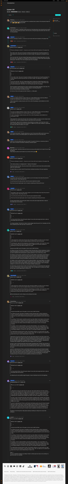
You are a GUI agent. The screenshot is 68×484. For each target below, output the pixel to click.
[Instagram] (8, 466)
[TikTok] (23, 466)
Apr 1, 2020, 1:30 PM (21, 229)
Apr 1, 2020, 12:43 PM (21, 188)
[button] (1, 481)
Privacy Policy (12, 471)
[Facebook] (11, 466)
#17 (49, 301)
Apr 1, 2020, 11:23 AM (21, 147)
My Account (63, 0)
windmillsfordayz (13, 27)
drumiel (12, 139)
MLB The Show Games (51, 471)
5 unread (55, 33)
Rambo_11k (12, 66)
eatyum (12, 107)
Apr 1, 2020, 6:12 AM (20, 107)
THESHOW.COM (5, 0)
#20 (49, 417)
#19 (49, 380)
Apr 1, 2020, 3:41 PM (21, 380)
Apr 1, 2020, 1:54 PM (22, 301)
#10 (49, 147)
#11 (49, 156)
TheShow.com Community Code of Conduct (23, 471)
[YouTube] (14, 466)
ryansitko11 (12, 417)
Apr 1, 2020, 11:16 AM (20, 139)
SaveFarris (12, 156)
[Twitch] (17, 466)
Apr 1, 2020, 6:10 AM (20, 96)
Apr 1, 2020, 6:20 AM (20, 131)
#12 (49, 176)
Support (58, 0)
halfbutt (12, 96)
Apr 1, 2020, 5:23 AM (21, 66)
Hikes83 (12, 176)
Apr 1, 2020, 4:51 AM (22, 27)
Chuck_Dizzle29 (13, 275)
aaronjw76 (12, 188)
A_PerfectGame (13, 45)
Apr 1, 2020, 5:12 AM (23, 45)
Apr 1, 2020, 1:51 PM (23, 275)
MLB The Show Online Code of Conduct (39, 471)
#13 (49, 188)
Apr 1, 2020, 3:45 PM (20, 417)
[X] (5, 466)
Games (54, 0)
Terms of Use (6, 471)
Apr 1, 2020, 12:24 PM (21, 156)
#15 (49, 229)
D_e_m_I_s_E (13, 229)
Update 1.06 (20, 47)
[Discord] (20, 466)
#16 (49, 275)
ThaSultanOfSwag (13, 301)
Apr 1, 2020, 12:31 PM (20, 176)
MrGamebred (12, 147)
